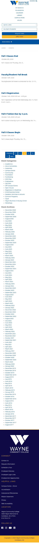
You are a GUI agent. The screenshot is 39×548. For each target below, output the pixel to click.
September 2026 (10, 216)
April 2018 (8, 407)
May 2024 (8, 277)
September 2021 (10, 340)
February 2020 (10, 364)
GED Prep (8, 179)
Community (9, 173)
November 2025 (10, 238)
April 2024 (8, 279)
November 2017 (10, 418)
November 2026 (10, 212)
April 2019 (8, 386)
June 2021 (8, 342)
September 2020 (10, 360)
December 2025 (10, 236)
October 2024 (9, 266)
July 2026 (8, 221)
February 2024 (10, 284)
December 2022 (10, 310)
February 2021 (10, 351)
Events (11, 48)
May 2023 (8, 299)
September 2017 (10, 422)
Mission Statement (7, 496)
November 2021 (10, 336)
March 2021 (9, 349)
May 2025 (8, 251)
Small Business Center (12, 192)
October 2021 (9, 338)
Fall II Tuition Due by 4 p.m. (14, 114)
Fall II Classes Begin (10, 132)
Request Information (8, 464)
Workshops (8, 203)
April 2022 (8, 327)
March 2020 (9, 362)
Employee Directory (7, 471)
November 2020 (10, 355)
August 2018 (9, 401)
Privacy (3, 500)
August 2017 (9, 425)
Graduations (9, 181)
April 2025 (8, 253)
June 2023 (8, 297)
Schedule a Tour (6, 467)
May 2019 (8, 383)
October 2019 (9, 373)
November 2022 (10, 312)
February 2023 (10, 305)
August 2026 (9, 219)
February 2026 (10, 232)
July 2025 (8, 247)
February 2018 (10, 412)
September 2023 (10, 292)
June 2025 (8, 249)
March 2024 (9, 281)
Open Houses (9, 188)
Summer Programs (11, 196)
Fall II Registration (10, 93)
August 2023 (9, 295)
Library (19, 15)
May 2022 (8, 325)
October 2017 (9, 420)
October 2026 (9, 214)
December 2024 (10, 262)
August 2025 (9, 245)
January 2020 (9, 366)
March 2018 (9, 409)
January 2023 (9, 308)
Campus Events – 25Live (9, 486)
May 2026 (8, 225)
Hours (19, 20)
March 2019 (9, 388)
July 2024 (8, 273)
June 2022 (8, 323)
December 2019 (10, 368)
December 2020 (10, 353)
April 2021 (8, 347)
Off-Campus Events (11, 186)
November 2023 (10, 288)
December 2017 (10, 416)
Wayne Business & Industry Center (16, 201)
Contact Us (5, 460)
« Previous (9, 153)
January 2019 (9, 392)
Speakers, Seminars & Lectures (15, 194)
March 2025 (9, 255)
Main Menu (6, 42)
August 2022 (9, 318)
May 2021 (8, 344)
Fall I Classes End (9, 56)
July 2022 (8, 321)
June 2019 (8, 381)
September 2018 (10, 399)
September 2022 (10, 316)
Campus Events (10, 170)
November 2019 (10, 370)
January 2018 (9, 414)
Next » (12, 156)
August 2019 (9, 377)
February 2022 (10, 331)
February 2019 (10, 390)
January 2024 (9, 286)
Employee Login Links (8, 474)
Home (3, 48)
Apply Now (19, 36)
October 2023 (9, 290)
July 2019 (8, 379)
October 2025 (9, 240)
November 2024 (10, 264)
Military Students (10, 29)
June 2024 (8, 275)
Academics (8, 164)
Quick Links (7, 25)
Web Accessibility (6, 503)
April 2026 (8, 227)
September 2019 (10, 375)
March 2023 (9, 303)
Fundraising (9, 177)
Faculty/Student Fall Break (14, 74)
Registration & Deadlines (13, 190)
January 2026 (9, 234)
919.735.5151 (6, 518)
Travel (7, 199)
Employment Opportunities (10, 478)
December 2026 (10, 210)
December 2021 (10, 334)
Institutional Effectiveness (9, 493)
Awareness (8, 168)
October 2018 (9, 396)
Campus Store (19, 17)
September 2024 (10, 269)
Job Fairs (8, 183)
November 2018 (10, 394)
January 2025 (9, 260)
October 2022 (9, 314)
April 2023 (8, 301)
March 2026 (9, 229)
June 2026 (8, 223)
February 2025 (10, 258)
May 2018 (8, 405)
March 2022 (9, 329)
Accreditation (5, 489)
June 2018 (8, 403)
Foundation (19, 10)
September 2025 (10, 243)
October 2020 (9, 357)
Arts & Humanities (11, 166)
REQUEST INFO (19, 33)
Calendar (19, 13)
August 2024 (9, 271)
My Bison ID (19, 8)
